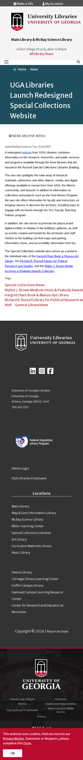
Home (22, 69)
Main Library (20, 506)
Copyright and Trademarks (22, 710)
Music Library (21, 552)
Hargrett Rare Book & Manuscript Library (37, 295)
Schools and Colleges (22, 699)
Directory (60, 699)
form (27, 743)
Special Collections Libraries (31, 533)
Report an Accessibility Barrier (61, 710)
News (34, 69)
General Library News (31, 305)
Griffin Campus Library (27, 585)
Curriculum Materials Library (31, 546)
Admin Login (20, 468)
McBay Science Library (27, 519)
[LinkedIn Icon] (33, 372)
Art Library (19, 539)
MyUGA (22, 703)
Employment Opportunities (60, 703)
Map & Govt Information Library (34, 513)
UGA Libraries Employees (29, 478)
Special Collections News (25, 285)
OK (12, 753)
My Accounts (54, 4)
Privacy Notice (13, 738)
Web (8, 305)
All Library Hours (41, 54)
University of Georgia (41, 674)
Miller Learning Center (28, 526)
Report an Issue (57, 631)
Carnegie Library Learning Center (35, 579)
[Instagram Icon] (42, 372)
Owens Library (22, 572)
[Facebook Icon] (50, 372)
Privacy (41, 716)
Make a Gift (24, 4)
